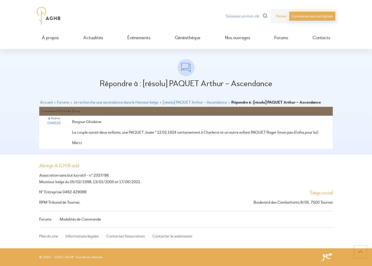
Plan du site (48, 236)
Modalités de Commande (80, 219)
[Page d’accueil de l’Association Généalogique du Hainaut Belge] (48, 16)
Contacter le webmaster (172, 236)
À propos (50, 38)
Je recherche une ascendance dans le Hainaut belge (115, 102)
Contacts (321, 38)
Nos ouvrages (237, 38)
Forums (281, 38)
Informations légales (82, 236)
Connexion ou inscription (312, 16)
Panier (281, 16)
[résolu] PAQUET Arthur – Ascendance (195, 102)
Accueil (46, 102)
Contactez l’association (125, 236)
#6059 (326, 111)
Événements (138, 38)
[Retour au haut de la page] (360, 251)
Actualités (93, 38)
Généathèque (187, 38)
